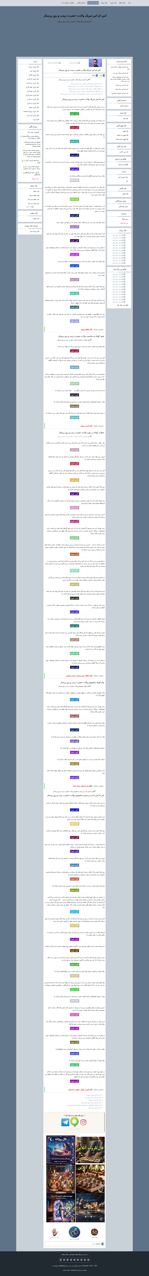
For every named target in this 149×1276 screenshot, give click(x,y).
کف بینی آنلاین (124, 152)
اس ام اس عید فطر (95, 1100)
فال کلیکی (125, 194)
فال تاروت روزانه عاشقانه (31, 111)
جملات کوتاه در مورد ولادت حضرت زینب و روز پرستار (85, 89)
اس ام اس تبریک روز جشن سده (91, 1102)
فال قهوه (125, 131)
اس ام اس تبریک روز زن (93, 1095)
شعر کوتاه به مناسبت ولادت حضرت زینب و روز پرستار (84, 86)
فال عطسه (36, 218)
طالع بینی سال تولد (122, 305)
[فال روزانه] (60, 1150)
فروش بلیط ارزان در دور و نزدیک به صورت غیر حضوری (31, 167)
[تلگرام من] (85, 1260)
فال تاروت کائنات (34, 75)
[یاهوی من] (88, 1260)
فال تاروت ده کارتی (33, 103)
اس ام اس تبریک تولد (121, 89)
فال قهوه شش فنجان (122, 139)
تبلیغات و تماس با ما (68, 3)
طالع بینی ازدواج (123, 164)
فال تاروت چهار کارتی (32, 87)
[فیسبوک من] (81, 1260)
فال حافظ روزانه (34, 195)
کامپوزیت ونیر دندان (33, 132)
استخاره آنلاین (81, 3)
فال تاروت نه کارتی (33, 99)
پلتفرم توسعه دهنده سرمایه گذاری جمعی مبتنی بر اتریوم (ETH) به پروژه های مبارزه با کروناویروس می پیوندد (31, 153)
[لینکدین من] (61, 1260)
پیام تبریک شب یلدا (33, 203)
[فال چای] (90, 1208)
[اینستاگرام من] (78, 1260)
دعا (127, 181)
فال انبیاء (125, 118)
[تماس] (74, 1260)
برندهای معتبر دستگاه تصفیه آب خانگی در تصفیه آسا (30, 137)
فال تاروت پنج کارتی (33, 91)
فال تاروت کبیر (34, 71)
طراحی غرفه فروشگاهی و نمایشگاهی (31, 173)
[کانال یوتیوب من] (64, 1260)
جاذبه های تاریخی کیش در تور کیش (31, 161)
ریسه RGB (125, 219)
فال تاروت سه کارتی (32, 83)
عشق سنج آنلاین (123, 206)
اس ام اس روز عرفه (122, 85)
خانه (129, 3)
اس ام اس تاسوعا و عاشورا (120, 93)
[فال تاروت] (90, 1150)
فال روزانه (104, 3)
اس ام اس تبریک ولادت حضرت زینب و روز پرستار (75, 15)
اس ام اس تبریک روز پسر (93, 1097)
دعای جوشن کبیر (123, 177)
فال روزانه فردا (34, 231)
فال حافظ (122, 3)
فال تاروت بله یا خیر (33, 115)
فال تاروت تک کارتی (33, 79)
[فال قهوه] (90, 1179)
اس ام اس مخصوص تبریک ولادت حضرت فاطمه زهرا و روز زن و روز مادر (119, 79)
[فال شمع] (60, 1179)
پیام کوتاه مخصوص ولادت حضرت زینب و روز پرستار (85, 91)
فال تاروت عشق (34, 107)
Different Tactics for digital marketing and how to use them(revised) (32, 144)
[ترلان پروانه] (75, 63)
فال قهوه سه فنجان (122, 135)
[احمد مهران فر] (95, 63)
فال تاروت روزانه (33, 67)
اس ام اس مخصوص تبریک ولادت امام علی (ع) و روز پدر (84, 1105)
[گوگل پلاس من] (68, 1260)
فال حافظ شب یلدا (33, 199)
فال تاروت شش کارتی (32, 95)
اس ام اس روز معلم (94, 1107)
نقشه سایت (66, 1270)
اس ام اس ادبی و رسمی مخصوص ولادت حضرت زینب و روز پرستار (80, 94)
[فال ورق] (60, 1208)
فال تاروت (113, 3)
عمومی (93, 1243)
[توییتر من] (71, 1260)
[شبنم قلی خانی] (54, 63)
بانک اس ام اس (93, 3)
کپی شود (74, 113)
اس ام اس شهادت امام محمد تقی (120, 68)
